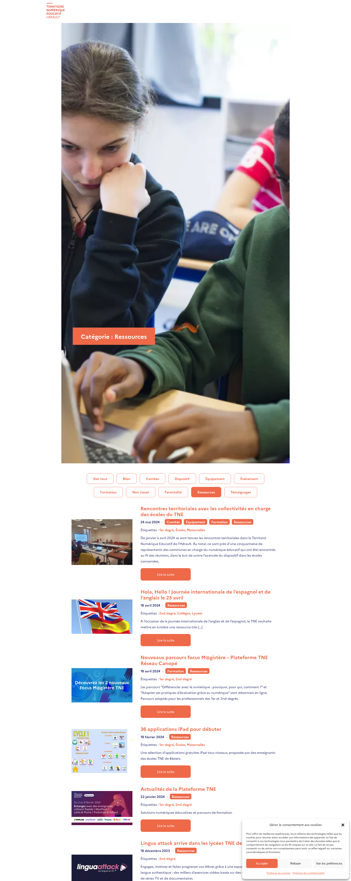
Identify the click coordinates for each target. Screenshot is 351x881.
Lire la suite (165, 574)
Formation (108, 492)
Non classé (140, 492)
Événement (249, 478)
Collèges (183, 613)
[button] (343, 825)
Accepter (262, 863)
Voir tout (100, 478)
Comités (152, 478)
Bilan (126, 478)
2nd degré (167, 613)
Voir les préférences (329, 863)
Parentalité (173, 492)
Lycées (197, 613)
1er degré (166, 530)
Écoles (180, 530)
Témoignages (241, 492)
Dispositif (182, 478)
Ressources (206, 492)
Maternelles (196, 530)
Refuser (295, 863)
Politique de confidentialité (308, 872)
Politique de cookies (278, 872)
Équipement (215, 478)
